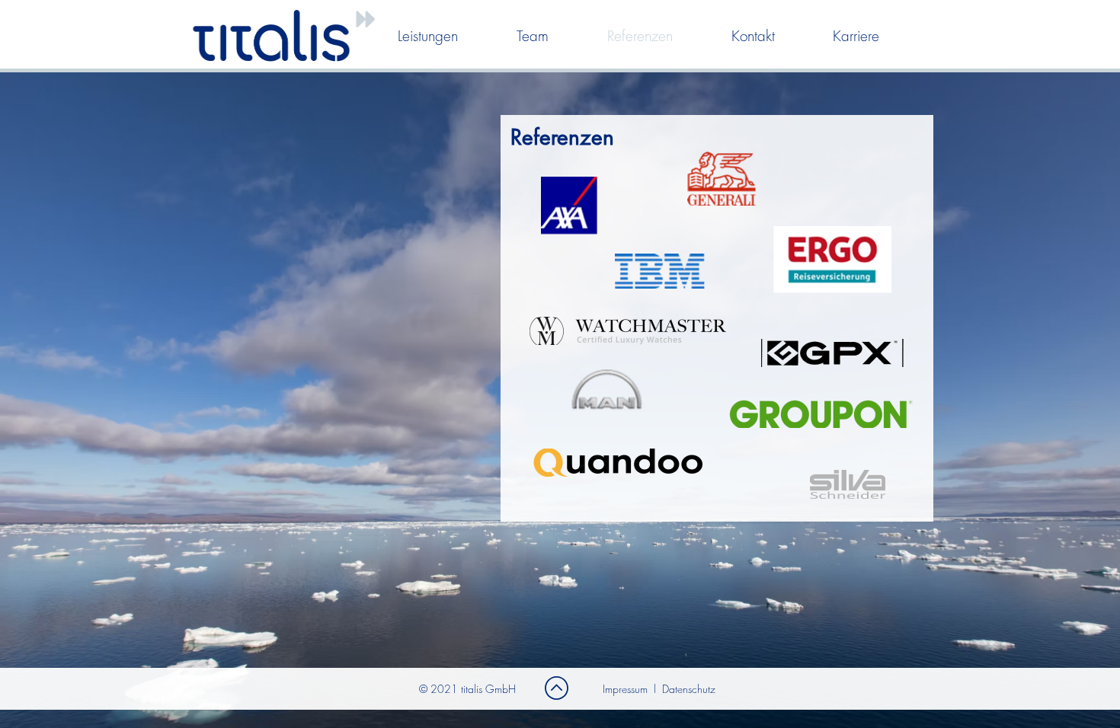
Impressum (625, 689)
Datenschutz (688, 689)
